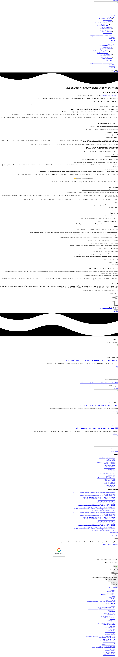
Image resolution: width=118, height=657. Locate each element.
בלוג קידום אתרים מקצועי (106, 95)
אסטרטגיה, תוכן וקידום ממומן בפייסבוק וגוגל (101, 35)
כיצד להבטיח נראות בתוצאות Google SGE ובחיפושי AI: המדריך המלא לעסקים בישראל (92, 360)
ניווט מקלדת (114, 572)
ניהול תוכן (112, 626)
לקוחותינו (112, 622)
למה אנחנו (112, 619)
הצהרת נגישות (114, 535)
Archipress (112, 597)
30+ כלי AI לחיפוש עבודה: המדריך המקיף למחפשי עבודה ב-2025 (99, 507)
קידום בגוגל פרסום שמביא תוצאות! (106, 646)
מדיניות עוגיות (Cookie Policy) (107, 594)
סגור (116, 568)
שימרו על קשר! (111, 653)
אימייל (116, 300)
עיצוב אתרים (111, 471)
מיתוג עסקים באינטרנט (106, 28)
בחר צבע (115, 575)
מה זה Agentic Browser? (108, 494)
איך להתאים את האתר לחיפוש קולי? (106, 503)
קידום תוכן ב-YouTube (102, 25)
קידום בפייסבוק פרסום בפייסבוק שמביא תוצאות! (103, 647)
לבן (113, 577)
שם (117, 296)
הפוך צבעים (114, 582)
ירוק (110, 577)
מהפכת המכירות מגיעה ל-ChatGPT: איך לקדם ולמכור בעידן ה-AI (99, 497)
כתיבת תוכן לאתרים (110, 465)
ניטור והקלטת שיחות (110, 627)
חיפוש (116, 70)
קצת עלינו (112, 649)
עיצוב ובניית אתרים (107, 27)
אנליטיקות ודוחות (107, 33)
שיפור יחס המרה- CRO (109, 655)
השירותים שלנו (111, 17)
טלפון (116, 298)
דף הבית (113, 15)
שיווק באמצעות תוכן (107, 31)
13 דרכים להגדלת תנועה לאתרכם (106, 500)
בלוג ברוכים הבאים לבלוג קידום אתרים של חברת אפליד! (101, 601)
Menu (113, 596)
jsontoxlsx (112, 590)
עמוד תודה (112, 633)
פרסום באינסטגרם (110, 460)
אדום (104, 577)
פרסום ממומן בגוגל (107, 20)
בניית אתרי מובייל (110, 469)
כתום (100, 577)
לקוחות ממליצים (111, 620)
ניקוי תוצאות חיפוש (110, 629)
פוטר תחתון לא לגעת (110, 634)
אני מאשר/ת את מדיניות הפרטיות (108, 308)
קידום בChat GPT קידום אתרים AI (106, 462)
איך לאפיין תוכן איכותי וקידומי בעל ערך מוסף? (103, 504)
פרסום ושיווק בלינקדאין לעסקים (100, 23)
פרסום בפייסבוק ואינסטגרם (108, 639)
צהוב (97, 577)
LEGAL (112, 598)
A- (116, 571)
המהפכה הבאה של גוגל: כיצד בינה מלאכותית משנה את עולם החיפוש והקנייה (96, 505)
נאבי (93, 577)
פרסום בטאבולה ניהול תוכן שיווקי (107, 637)
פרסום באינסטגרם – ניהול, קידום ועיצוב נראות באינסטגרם (100, 636)
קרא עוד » (115, 366)
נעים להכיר (112, 38)
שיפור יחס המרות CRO (106, 30)
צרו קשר (113, 40)
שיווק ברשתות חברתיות (106, 21)
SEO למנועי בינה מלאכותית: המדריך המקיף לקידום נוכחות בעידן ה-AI (97, 428)
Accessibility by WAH (112, 587)
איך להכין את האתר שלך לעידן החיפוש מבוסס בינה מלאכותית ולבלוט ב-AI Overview (94, 492)
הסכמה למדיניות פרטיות (112, 307)
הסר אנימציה (114, 584)
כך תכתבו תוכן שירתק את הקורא (106, 501)
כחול (107, 577)
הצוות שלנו (112, 611)
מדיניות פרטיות (114, 449)
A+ (114, 571)
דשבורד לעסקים (114, 532)
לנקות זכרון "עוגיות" (113, 580)
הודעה (116, 305)
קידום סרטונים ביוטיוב (109, 468)
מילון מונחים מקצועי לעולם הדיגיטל (106, 623)
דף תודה (113, 606)
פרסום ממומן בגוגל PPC (109, 642)
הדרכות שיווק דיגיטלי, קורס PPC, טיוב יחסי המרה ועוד (101, 609)
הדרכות (113, 34)
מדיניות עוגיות (114, 451)
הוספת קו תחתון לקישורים (111, 579)
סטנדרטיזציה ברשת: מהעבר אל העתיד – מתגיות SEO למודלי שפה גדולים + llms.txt (94, 508)
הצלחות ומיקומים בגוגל (109, 613)
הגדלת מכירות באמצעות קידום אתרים (105, 607)
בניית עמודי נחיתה (110, 466)
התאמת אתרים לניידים (109, 617)
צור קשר (113, 643)
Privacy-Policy (111, 591)
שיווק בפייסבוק (104, 24)
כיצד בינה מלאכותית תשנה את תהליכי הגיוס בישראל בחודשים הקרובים (97, 495)
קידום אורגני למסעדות (109, 463)
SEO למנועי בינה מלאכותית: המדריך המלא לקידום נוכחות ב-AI (99, 383)
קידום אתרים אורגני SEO (105, 18)
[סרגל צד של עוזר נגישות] (115, 566)
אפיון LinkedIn (111, 593)
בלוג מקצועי (112, 37)
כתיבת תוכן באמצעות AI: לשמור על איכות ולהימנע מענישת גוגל (99, 498)
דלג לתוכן (115, 0)
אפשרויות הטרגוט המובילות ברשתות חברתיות (103, 510)
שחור (116, 577)
